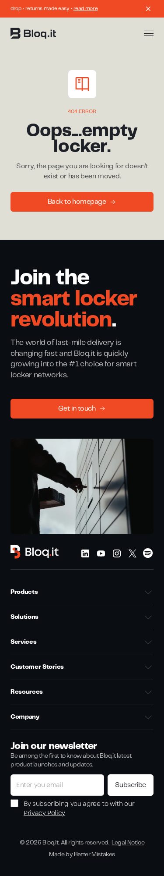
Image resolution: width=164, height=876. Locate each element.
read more (85, 8)
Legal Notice (128, 843)
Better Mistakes (94, 854)
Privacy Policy (44, 813)
